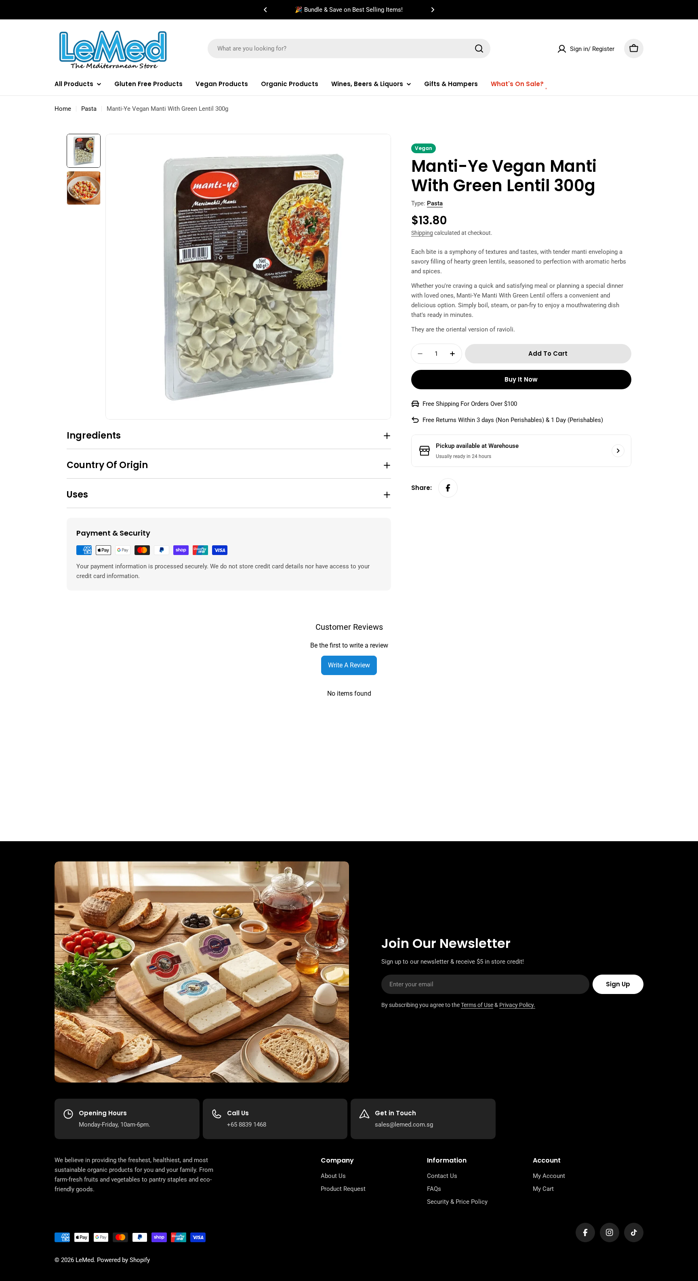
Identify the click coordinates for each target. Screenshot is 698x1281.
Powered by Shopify (123, 1260)
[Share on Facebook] (448, 488)
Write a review (349, 665)
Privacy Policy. (517, 1005)
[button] (265, 10)
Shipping (422, 233)
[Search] (479, 48)
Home (63, 108)
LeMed (85, 1260)
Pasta (89, 108)
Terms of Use (477, 1005)
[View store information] (618, 450)
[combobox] (349, 48)
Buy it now (521, 379)
